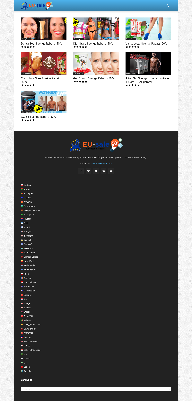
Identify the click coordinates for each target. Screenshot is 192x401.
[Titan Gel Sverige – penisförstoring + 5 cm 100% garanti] (148, 63)
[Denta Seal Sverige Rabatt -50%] (43, 28)
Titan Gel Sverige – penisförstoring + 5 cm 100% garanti (148, 80)
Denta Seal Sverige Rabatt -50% (41, 43)
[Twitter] (88, 171)
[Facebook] (81, 171)
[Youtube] (111, 171)
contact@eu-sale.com (102, 163)
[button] (167, 5)
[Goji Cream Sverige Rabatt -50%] (96, 63)
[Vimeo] (96, 171)
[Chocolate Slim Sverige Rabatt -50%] (43, 63)
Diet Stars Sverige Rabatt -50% (93, 43)
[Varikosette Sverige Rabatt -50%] (148, 28)
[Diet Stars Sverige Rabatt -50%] (96, 28)
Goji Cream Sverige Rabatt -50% (93, 78)
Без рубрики (26, 39)
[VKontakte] (103, 171)
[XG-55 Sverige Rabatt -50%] (43, 102)
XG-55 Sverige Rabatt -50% (38, 116)
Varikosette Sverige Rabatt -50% (146, 43)
